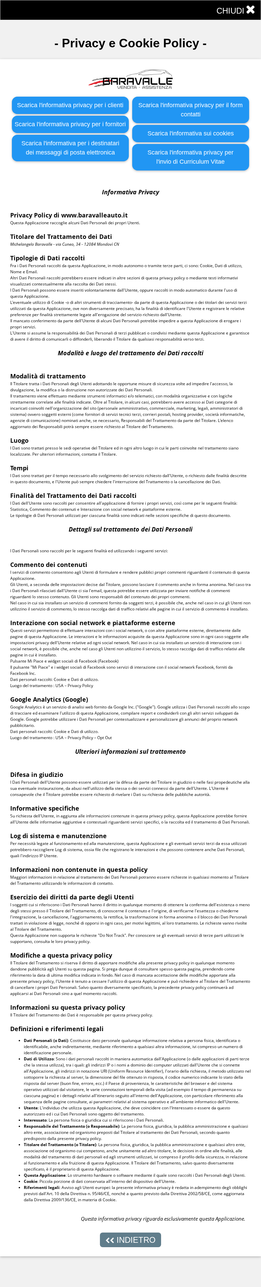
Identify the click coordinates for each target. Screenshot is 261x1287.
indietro (135, 1239)
